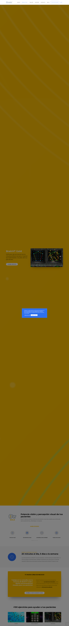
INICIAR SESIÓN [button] (54, 2)
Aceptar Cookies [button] (34, 315)
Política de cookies (27, 315)
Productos (24, 2)
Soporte (37, 2)
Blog (48, 2)
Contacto (43, 2)
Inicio (18, 2)
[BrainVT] (9, 2)
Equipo (31, 2)
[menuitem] (19, 2)
